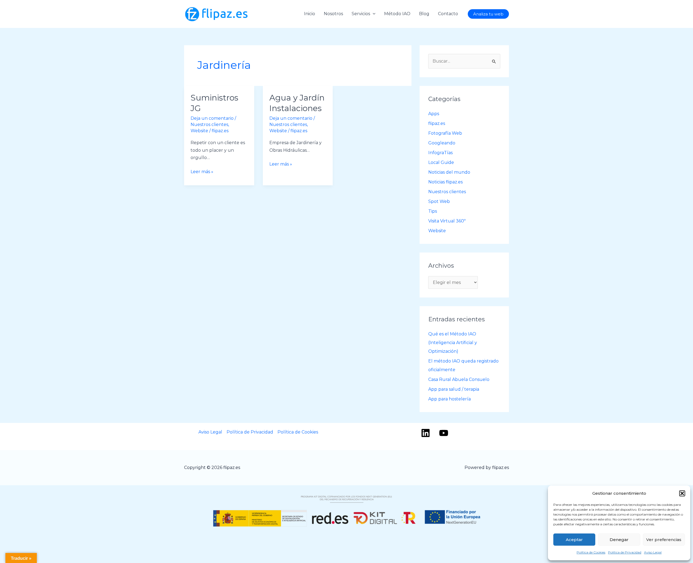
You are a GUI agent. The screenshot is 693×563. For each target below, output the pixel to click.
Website (199, 130)
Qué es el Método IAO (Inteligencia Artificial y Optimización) (452, 342)
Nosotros (333, 13)
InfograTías (440, 152)
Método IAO (397, 13)
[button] (682, 493)
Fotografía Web (445, 133)
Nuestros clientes (209, 124)
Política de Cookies (591, 552)
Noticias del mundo (449, 172)
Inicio (309, 13)
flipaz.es (436, 123)
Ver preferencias (663, 539)
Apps (433, 113)
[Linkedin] (425, 433)
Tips (432, 211)
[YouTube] (443, 433)
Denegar (619, 539)
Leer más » (202, 172)
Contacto (448, 13)
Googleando (441, 142)
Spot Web (439, 201)
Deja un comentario (212, 118)
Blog (424, 13)
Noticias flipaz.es (445, 182)
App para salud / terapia (453, 389)
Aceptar (574, 539)
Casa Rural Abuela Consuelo (458, 379)
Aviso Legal (653, 552)
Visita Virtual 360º (447, 221)
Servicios (361, 13)
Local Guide (441, 162)
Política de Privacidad (624, 552)
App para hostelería (449, 399)
